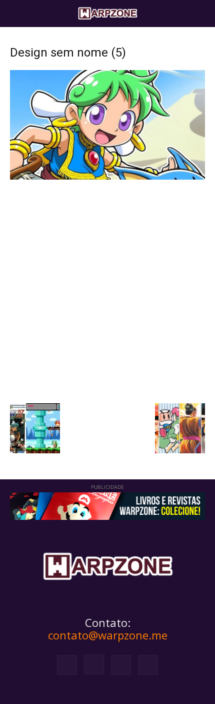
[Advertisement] (107, 290)
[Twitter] (121, 665)
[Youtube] (148, 665)
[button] (17, 13)
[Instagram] (94, 664)
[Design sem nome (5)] (107, 177)
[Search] (201, 13)
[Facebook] (67, 665)
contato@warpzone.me (108, 634)
